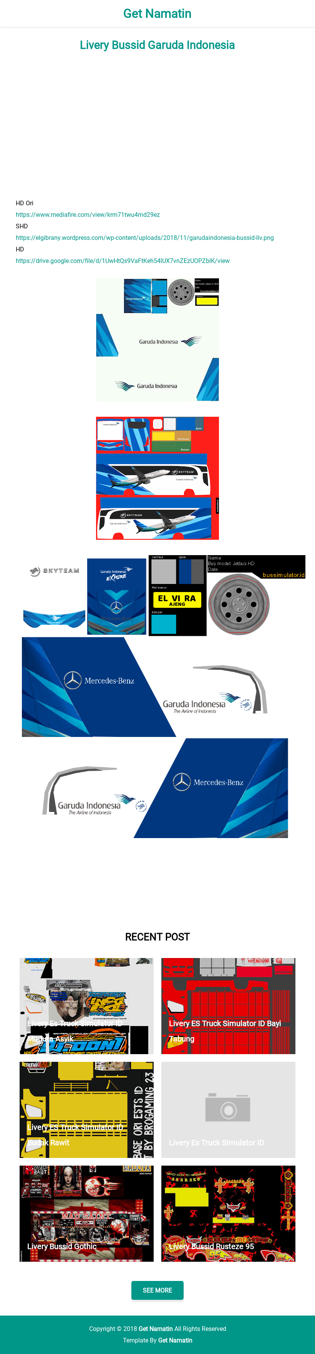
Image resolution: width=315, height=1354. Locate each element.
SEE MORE (157, 1290)
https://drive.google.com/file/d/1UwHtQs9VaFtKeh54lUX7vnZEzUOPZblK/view (123, 260)
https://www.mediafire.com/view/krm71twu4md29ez (88, 214)
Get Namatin (157, 13)
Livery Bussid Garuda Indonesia (157, 45)
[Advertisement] (157, 124)
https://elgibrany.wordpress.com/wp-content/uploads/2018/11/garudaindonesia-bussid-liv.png (145, 237)
